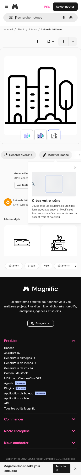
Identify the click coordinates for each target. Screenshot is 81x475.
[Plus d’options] (37, 41)
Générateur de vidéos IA (20, 363)
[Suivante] (75, 266)
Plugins (15, 388)
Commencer (13, 419)
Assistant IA (12, 353)
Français (41, 323)
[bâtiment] (27, 136)
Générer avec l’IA (21, 155)
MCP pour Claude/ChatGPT (22, 378)
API (6, 403)
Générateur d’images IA (19, 358)
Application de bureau (24, 393)
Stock (21, 29)
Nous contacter (16, 442)
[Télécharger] (63, 41)
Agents (14, 383)
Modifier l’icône (58, 155)
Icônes (33, 29)
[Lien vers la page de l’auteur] (8, 202)
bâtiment (14, 265)
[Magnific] (40, 290)
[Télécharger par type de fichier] (50, 41)
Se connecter (65, 6)
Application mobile (16, 398)
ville (46, 265)
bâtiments (64, 265)
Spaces (9, 348)
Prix (47, 6)
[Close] (75, 468)
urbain (32, 265)
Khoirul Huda (20, 204)
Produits (10, 340)
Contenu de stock (16, 373)
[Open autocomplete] (9, 17)
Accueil (8, 29)
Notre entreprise (17, 431)
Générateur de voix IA (18, 368)
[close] (75, 168)
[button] (40, 323)
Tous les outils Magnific (19, 408)
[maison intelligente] (59, 243)
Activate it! (61, 468)
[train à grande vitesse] (22, 243)
